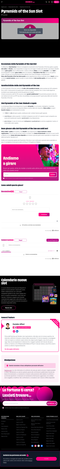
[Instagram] (35, 446)
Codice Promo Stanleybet (51, 431)
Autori (2, 423)
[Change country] (49, 2)
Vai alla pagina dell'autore (12, 349)
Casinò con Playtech (20, 429)
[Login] (52, 2)
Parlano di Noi (4, 428)
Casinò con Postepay (20, 442)
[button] (24, 204)
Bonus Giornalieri (34, 432)
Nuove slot (8, 308)
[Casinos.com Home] (30, 2)
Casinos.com (4, 6)
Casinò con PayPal (20, 432)
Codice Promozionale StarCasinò (50, 423)
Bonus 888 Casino (35, 437)
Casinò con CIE (19, 419)
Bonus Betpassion (35, 442)
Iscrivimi (52, 174)
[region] (30, 211)
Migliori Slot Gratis (50, 436)
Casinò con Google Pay (21, 444)
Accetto (46, 458)
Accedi (27, 201)
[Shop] (46, 2)
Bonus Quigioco (34, 439)
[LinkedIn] (32, 446)
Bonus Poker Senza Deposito (37, 427)
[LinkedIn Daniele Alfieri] (17, 331)
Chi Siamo (3, 421)
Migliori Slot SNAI (50, 438)
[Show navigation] (2, 2)
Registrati (32, 201)
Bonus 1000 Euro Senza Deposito (36, 420)
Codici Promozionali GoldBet (52, 419)
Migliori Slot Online (50, 433)
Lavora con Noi (4, 431)
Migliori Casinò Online (20, 424)
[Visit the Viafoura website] (55, 230)
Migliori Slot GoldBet (50, 443)
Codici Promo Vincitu (50, 428)
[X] (39, 446)
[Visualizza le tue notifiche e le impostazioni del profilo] (57, 221)
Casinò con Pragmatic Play (21, 427)
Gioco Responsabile (5, 433)
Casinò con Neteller (20, 439)
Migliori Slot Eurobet (50, 446)
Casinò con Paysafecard (21, 434)
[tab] (6, 251)
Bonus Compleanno (35, 434)
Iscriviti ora (50, 403)
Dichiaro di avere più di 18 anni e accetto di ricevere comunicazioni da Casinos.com (19, 178)
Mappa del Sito (4, 436)
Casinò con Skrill (19, 437)
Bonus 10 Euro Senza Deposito (35, 424)
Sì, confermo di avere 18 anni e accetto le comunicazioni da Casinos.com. (16, 407)
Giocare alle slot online (13, 6)
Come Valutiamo (4, 426)
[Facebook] (42, 446)
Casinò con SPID (19, 422)
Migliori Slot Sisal (49, 441)
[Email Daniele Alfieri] (14, 331)
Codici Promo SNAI (50, 426)
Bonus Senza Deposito (36, 429)
